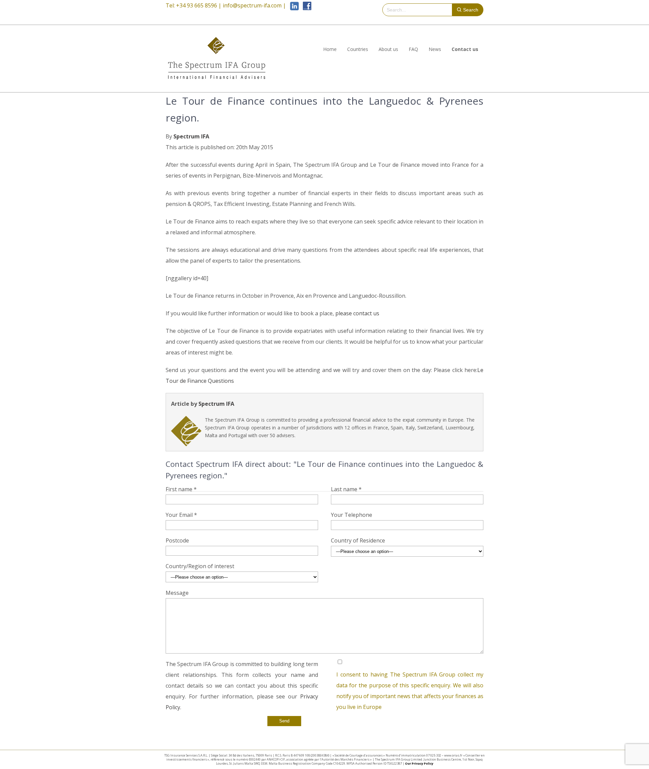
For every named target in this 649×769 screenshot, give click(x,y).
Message (177, 592)
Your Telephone (351, 515)
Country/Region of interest (200, 566)
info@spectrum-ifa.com (252, 5)
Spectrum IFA (191, 136)
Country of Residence (358, 540)
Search (470, 9)
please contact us (357, 313)
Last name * (346, 489)
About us (388, 49)
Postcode (177, 540)
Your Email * (181, 515)
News (435, 49)
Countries (357, 49)
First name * (181, 489)
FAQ (413, 49)
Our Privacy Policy (419, 763)
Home (330, 49)
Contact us (465, 49)
